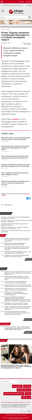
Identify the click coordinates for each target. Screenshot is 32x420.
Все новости (5, 381)
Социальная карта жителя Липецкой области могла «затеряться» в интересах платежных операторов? (17, 240)
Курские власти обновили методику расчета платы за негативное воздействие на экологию (15, 183)
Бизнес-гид (26, 397)
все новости (28, 319)
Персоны (11, 418)
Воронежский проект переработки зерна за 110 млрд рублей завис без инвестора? (17, 252)
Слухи (2, 235)
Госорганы (21, 418)
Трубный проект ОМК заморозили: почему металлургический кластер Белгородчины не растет (17, 278)
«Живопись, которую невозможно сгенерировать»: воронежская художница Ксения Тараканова (16, 293)
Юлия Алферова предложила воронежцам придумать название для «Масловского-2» (14, 156)
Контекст (3, 340)
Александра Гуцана (9, 122)
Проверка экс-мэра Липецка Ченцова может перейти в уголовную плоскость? (16, 256)
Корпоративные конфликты (14, 393)
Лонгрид (3, 268)
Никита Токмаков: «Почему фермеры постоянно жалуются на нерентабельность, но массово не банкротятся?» (18, 273)
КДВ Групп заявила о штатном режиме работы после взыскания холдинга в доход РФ (15, 138)
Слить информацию (25, 417)
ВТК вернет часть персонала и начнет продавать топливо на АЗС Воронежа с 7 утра (14, 227)
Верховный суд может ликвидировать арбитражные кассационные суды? (14, 244)
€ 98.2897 (28, 1)
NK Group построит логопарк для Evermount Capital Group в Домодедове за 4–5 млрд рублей (15, 147)
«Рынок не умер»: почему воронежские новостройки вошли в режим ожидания (15, 282)
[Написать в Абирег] (30, 5)
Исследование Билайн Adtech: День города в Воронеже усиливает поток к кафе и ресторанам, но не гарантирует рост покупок (16, 367)
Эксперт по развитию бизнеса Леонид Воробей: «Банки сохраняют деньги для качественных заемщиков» (17, 308)
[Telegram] (30, 198)
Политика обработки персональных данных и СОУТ (15, 402)
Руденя (9, 91)
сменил (15, 119)
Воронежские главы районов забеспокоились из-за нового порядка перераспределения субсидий (17, 248)
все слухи (28, 259)
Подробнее (28, 332)
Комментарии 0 (8, 205)
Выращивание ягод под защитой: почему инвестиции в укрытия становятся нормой (16, 303)
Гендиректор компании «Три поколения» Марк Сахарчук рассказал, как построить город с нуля (17, 285)
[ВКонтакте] (27, 198)
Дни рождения (5, 324)
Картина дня (17, 386)
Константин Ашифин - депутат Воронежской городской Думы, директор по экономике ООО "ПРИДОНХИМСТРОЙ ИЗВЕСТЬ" (17, 328)
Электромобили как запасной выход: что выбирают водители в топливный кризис (15, 289)
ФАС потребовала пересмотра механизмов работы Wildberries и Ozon (14, 173)
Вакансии (18, 417)
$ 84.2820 (21, 1)
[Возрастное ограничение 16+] (2, 2)
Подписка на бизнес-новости (8, 417)
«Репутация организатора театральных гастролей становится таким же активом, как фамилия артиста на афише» (16, 313)
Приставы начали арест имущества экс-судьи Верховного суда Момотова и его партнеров (15, 165)
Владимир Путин (23, 61)
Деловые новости (24, 390)
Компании (16, 418)
